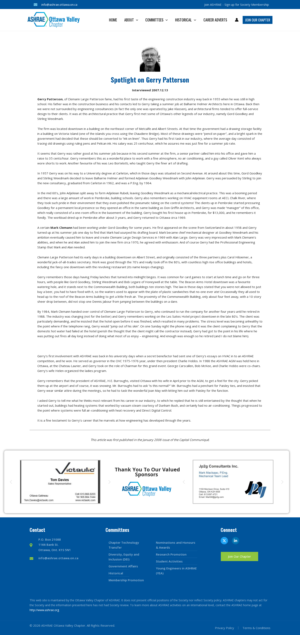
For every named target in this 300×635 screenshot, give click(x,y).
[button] (136, 20)
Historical (183, 19)
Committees (154, 19)
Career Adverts (215, 19)
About (129, 19)
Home (113, 19)
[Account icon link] (237, 20)
